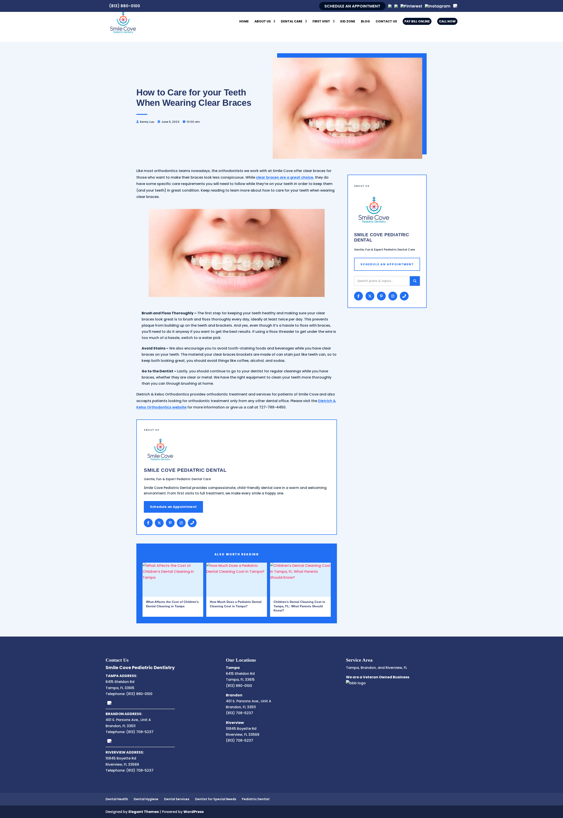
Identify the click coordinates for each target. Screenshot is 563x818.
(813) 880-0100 (124, 6)
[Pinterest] (411, 6)
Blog (365, 22)
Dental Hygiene (146, 799)
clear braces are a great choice (284, 177)
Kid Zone (347, 22)
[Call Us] (192, 522)
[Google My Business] (109, 703)
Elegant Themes (143, 811)
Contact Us (386, 22)
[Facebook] (148, 522)
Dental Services (176, 799)
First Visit (321, 22)
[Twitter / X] (159, 522)
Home (244, 22)
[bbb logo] (356, 683)
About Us (262, 22)
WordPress (193, 811)
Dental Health (117, 799)
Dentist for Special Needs (215, 799)
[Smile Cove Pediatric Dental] (123, 21)
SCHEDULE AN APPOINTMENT (352, 6)
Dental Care (291, 22)
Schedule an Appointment (173, 507)
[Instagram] (437, 6)
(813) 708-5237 (140, 731)
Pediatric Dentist (256, 799)
